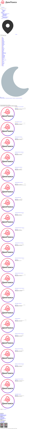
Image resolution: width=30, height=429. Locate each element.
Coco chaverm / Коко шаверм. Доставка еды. (19, 212)
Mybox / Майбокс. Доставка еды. (18, 303)
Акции (2, 18)
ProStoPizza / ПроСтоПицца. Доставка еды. (19, 333)
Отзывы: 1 (23, 289)
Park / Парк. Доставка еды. (17, 318)
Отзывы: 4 (26, 319)
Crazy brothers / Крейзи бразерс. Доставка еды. (19, 227)
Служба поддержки (2, 422)
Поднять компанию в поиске (3, 418)
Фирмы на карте (2, 97)
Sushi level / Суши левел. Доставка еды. (19, 348)
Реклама (2, 16)
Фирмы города (2, 7)
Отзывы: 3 (21, 198)
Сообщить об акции (2, 417)
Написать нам (1, 414)
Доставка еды (16, 108)
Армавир (16, 34)
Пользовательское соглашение (3, 415)
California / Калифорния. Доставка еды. (19, 182)
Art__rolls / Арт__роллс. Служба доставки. (19, 106)
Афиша (2, 9)
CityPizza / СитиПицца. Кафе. (18, 197)
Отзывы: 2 (21, 168)
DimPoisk (3, 421)
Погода (2, 12)
